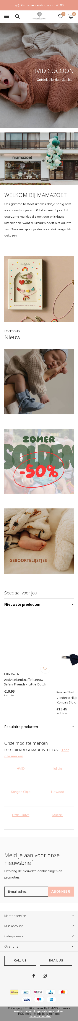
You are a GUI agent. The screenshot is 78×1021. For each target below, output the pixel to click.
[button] (6, 16)
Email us (56, 960)
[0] (70, 16)
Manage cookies (40, 1016)
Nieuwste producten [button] (22, 604)
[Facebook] (33, 975)
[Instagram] (45, 975)
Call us (20, 960)
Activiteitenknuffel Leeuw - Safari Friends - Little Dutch (25, 681)
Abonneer (60, 891)
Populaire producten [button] (21, 726)
